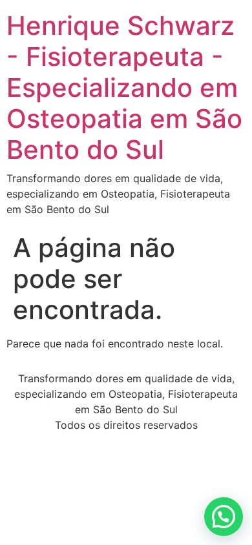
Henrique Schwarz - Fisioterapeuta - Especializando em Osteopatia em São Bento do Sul (124, 87)
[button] (223, 516)
